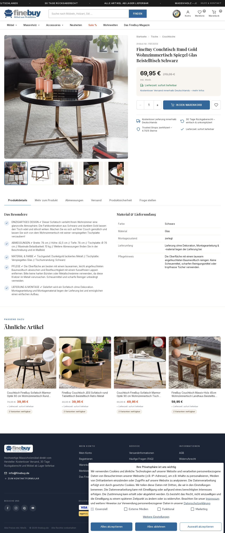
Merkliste (84, 470)
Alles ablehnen (156, 526)
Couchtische (168, 36)
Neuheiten (76, 25)
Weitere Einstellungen (156, 517)
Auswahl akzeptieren (201, 526)
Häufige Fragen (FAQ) (141, 459)
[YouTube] (33, 508)
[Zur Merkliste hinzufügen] (216, 105)
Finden (137, 13)
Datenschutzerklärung (197, 503)
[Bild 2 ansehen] (41, 173)
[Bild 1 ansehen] (16, 173)
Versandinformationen (141, 453)
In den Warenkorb (189, 105)
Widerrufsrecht (187, 459)
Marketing (201, 509)
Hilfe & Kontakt (211, 3)
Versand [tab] (96, 200)
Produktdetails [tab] (17, 200)
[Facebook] (7, 508)
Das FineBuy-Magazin (137, 25)
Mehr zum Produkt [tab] (46, 200)
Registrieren (85, 459)
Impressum (212, 499)
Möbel (10, 25)
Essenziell (101, 509)
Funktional (168, 509)
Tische (154, 36)
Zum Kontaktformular (23, 478)
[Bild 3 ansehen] (66, 173)
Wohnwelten (110, 25)
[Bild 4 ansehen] (91, 173)
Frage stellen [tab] (148, 200)
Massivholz (30, 25)
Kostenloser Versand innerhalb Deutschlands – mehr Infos (172, 90)
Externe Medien (138, 509)
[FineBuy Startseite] (23, 13)
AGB (181, 453)
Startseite (141, 36)
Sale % (92, 25)
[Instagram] (16, 508)
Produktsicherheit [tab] (120, 200)
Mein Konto (85, 453)
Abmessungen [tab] (74, 200)
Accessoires (53, 25)
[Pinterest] (24, 508)
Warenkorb (85, 464)
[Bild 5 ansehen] (116, 173)
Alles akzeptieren (112, 526)
